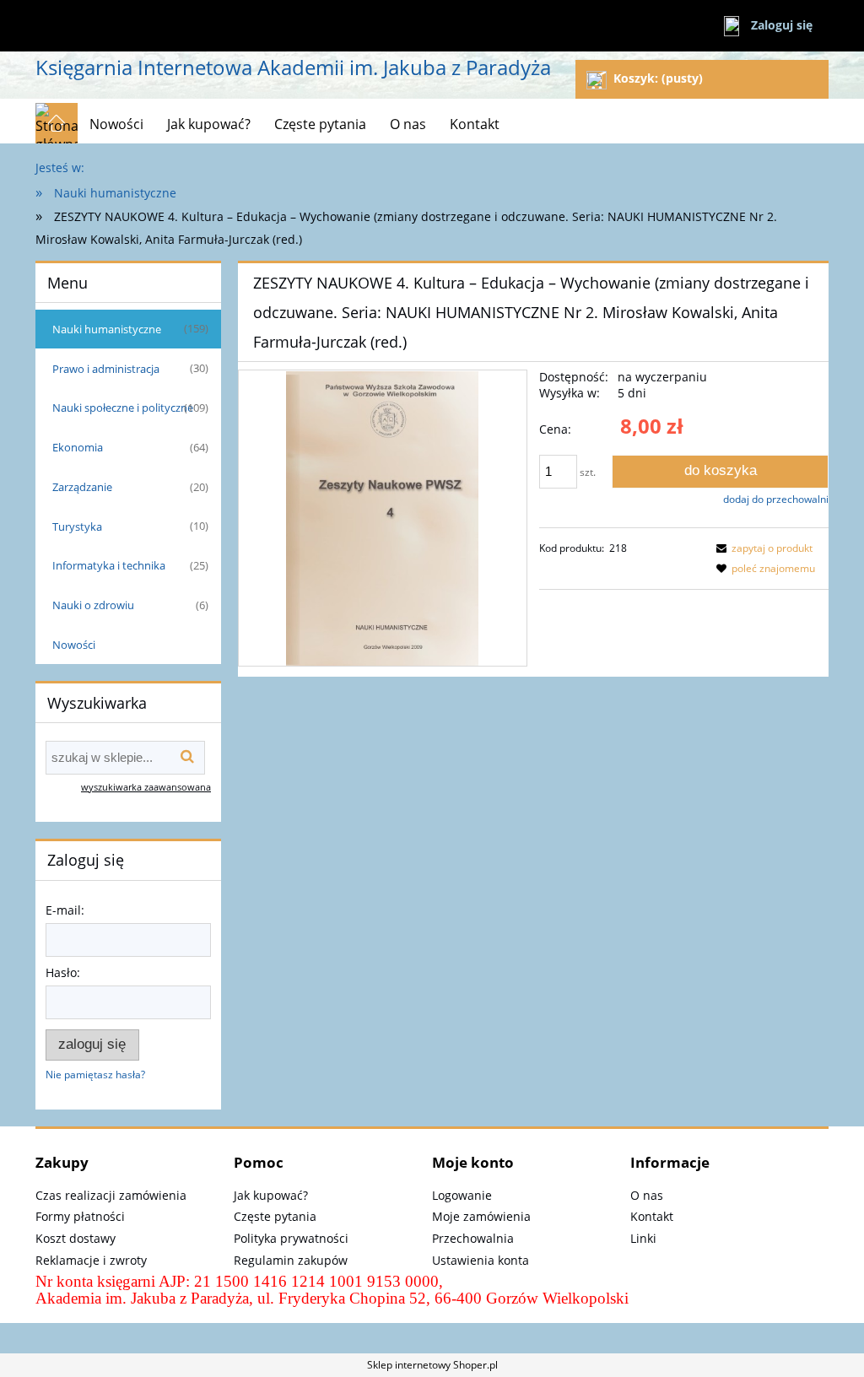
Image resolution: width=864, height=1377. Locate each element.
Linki (643, 1238)
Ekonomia (77, 447)
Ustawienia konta (480, 1260)
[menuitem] (116, 124)
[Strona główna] (56, 123)
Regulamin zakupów (291, 1260)
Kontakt (651, 1216)
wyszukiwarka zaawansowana (146, 786)
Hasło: (63, 972)
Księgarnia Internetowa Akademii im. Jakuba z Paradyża (293, 67)
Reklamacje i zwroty (91, 1260)
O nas (646, 1195)
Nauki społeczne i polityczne (122, 407)
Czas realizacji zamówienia (110, 1195)
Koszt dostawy (75, 1238)
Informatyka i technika (108, 565)
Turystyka (77, 526)
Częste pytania (275, 1216)
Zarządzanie (82, 486)
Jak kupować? (271, 1195)
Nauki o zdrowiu (93, 605)
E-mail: (65, 910)
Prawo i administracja (105, 368)
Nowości (73, 644)
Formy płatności (80, 1216)
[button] (762, 548)
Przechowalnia (473, 1238)
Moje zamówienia (481, 1216)
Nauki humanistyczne (106, 329)
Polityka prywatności (291, 1238)
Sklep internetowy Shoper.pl (432, 1365)
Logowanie (462, 1195)
